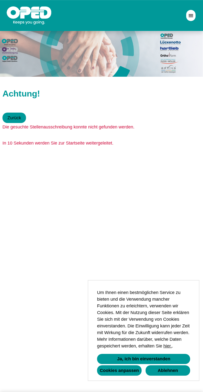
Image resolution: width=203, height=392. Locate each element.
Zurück (14, 117)
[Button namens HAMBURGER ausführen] (191, 15)
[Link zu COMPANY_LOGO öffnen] (29, 15)
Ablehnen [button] (168, 370)
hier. (167, 345)
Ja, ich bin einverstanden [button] (143, 358)
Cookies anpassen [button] (119, 370)
